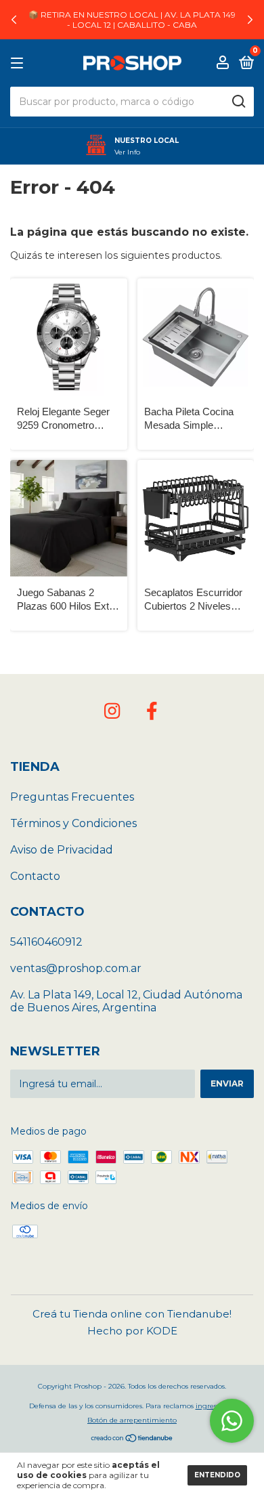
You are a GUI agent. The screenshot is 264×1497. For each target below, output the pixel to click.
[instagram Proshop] (112, 711)
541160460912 (46, 941)
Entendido (217, 1475)
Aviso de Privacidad (61, 849)
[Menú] (19, 63)
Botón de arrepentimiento (132, 1420)
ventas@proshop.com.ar (75, 968)
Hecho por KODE (132, 1330)
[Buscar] (238, 101)
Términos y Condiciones (73, 823)
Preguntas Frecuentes (72, 796)
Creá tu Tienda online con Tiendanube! (132, 1313)
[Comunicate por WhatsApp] (232, 1421)
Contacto (35, 876)
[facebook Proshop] (151, 711)
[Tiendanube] (132, 1439)
